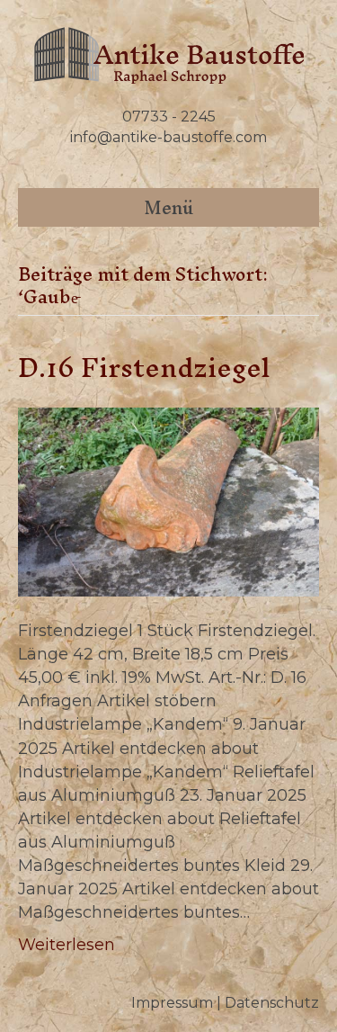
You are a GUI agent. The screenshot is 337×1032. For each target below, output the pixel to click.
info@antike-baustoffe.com (168, 137)
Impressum (172, 1002)
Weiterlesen (66, 945)
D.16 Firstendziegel (144, 367)
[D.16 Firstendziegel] (168, 501)
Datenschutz (272, 1002)
